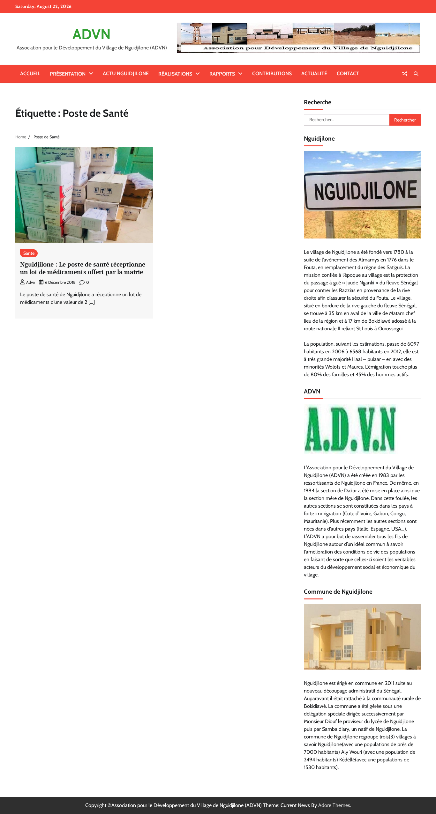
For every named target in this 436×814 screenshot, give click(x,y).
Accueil (30, 73)
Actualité (314, 73)
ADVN (91, 34)
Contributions (272, 73)
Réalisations (175, 74)
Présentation (68, 74)
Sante (28, 253)
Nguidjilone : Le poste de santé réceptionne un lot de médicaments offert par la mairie (82, 268)
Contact (348, 73)
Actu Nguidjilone (126, 73)
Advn (30, 282)
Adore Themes (334, 805)
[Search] (416, 73)
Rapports (222, 74)
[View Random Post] (405, 73)
